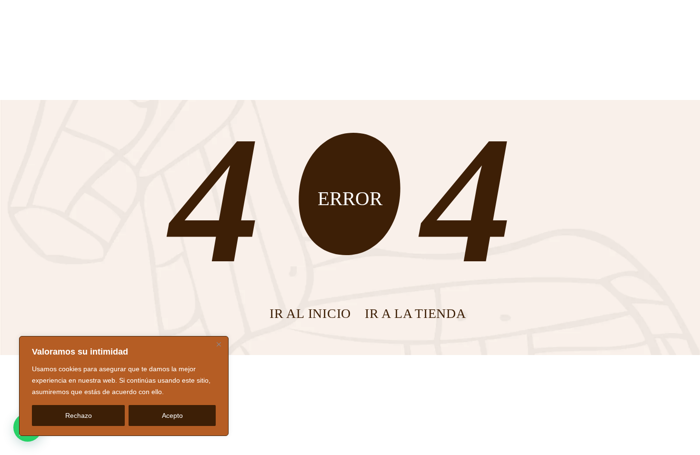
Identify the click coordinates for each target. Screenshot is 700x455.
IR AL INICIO (310, 313)
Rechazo (78, 415)
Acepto (172, 415)
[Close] (218, 344)
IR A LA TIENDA (415, 313)
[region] (124, 386)
